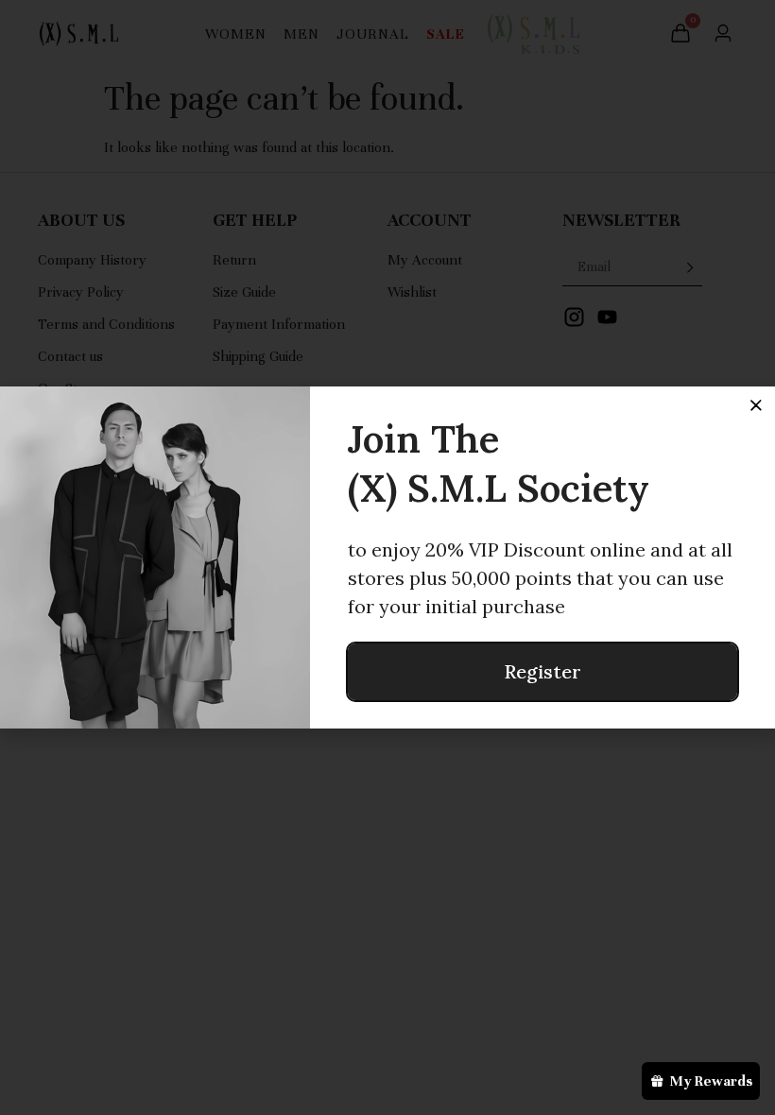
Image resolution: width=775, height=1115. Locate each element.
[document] (387, 557)
